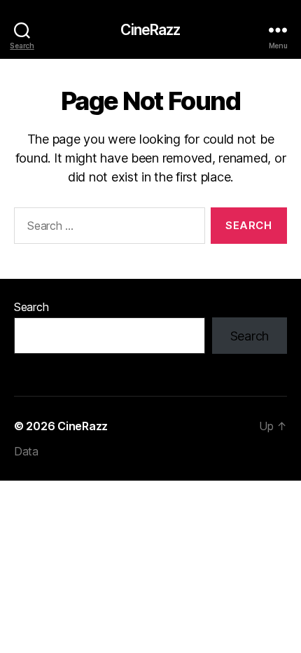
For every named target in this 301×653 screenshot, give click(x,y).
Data (26, 451)
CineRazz (150, 29)
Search (31, 307)
